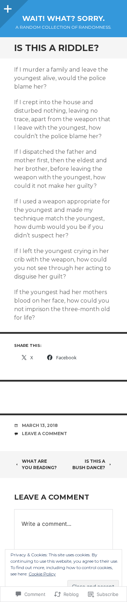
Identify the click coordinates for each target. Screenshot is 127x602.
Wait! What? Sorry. (63, 18)
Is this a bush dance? (88, 464)
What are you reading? (39, 464)
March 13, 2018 (40, 425)
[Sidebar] (7, 7)
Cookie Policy (42, 573)
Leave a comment (44, 433)
